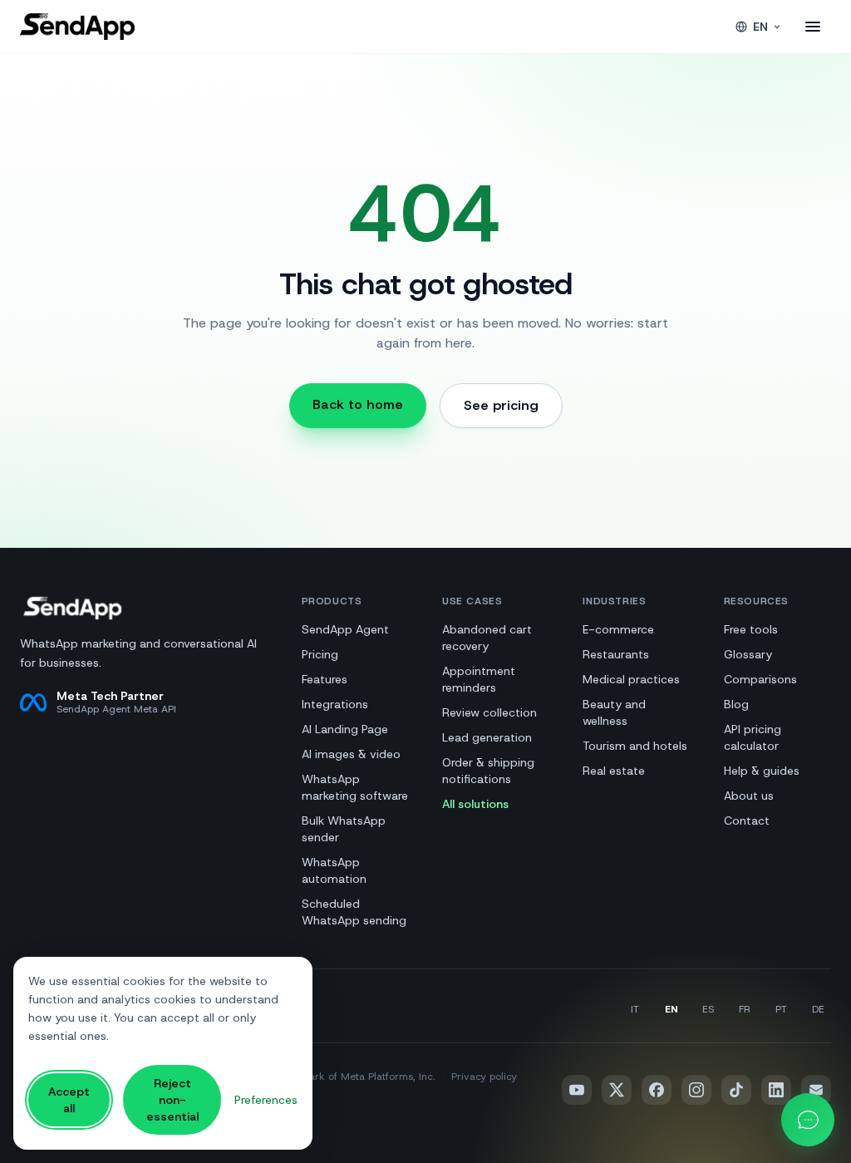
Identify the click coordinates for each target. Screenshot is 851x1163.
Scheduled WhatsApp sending (354, 912)
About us (749, 795)
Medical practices (631, 679)
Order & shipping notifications (488, 770)
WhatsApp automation (334, 870)
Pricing (320, 654)
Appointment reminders (478, 679)
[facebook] (656, 1090)
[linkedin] (776, 1090)
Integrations (335, 704)
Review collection (489, 712)
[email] (816, 1090)
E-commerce (618, 629)
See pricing (501, 405)
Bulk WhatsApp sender (344, 829)
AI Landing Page (345, 729)
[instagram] (696, 1090)
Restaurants (616, 654)
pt (781, 1009)
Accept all (69, 1100)
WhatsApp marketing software (355, 787)
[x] (617, 1090)
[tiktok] (736, 1090)
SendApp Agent (345, 629)
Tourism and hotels (635, 745)
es (708, 1009)
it (635, 1009)
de (818, 1009)
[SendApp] (77, 26)
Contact (747, 820)
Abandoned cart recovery (487, 637)
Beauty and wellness (614, 712)
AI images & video (351, 754)
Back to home (357, 404)
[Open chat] (807, 1119)
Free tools (751, 629)
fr (744, 1009)
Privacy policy (484, 1076)
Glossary (748, 654)
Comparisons (760, 679)
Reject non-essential (172, 1100)
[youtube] (577, 1090)
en (760, 26)
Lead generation (487, 737)
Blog (736, 704)
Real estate (614, 770)
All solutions (475, 803)
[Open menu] (812, 26)
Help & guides (761, 770)
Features (324, 679)
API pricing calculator (752, 737)
